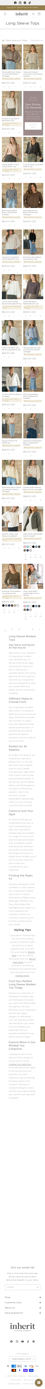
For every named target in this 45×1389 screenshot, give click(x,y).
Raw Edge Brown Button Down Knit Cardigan (30, 212)
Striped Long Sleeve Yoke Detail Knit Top (10, 258)
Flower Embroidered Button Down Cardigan (32, 488)
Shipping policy (14, 1384)
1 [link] (5, 629)
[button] (5, 14)
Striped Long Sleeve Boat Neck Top (10, 119)
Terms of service (30, 1380)
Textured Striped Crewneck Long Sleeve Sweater (33, 74)
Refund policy (33, 1376)
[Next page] (39, 629)
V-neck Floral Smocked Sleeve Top (33, 165)
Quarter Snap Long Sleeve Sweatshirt (10, 535)
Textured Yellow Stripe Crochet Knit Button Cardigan (11, 489)
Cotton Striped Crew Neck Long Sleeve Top (11, 349)
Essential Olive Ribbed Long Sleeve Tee (11, 592)
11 (32, 629)
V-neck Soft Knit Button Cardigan (12, 395)
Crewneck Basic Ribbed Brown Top (31, 303)
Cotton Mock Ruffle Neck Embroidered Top (12, 303)
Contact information (31, 1384)
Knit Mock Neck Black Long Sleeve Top (32, 258)
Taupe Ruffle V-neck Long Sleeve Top (10, 165)
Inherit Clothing (18, 1376)
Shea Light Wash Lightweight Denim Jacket (31, 593)
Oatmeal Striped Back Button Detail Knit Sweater (32, 443)
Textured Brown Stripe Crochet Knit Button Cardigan (11, 74)
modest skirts (22, 976)
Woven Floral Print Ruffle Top (9, 442)
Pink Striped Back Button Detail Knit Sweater (30, 396)
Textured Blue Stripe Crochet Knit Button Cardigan (32, 350)
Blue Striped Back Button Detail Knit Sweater (9, 212)
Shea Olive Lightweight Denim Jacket (33, 535)
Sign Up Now (33, 126)
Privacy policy (16, 1380)
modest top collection (20, 1064)
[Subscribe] (37, 1287)
